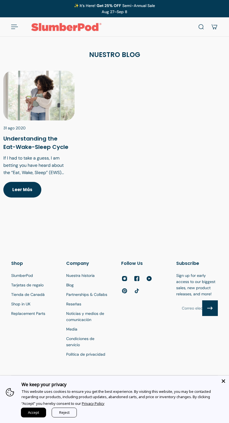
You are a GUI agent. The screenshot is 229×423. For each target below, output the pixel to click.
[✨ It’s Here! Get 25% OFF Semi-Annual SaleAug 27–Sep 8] (114, 9)
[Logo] (66, 26)
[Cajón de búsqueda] (201, 27)
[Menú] (14, 26)
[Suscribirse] (210, 308)
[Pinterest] (124, 291)
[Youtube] (149, 278)
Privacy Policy (93, 403)
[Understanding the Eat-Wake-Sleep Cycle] (39, 141)
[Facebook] (137, 278)
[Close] (223, 381)
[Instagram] (124, 278)
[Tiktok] (137, 291)
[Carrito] (214, 27)
